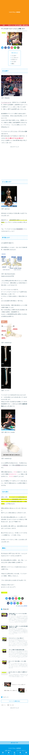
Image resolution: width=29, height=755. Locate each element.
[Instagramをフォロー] (14, 603)
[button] (26, 367)
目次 (12, 52)
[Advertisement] (14, 162)
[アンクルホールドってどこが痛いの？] (8, 47)
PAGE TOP (15, 742)
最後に (13, 63)
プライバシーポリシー (21, 750)
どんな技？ (14, 55)
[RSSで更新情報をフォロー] (21, 603)
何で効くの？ (14, 59)
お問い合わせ (8, 750)
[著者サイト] (8, 603)
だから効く (14, 61)
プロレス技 (5, 592)
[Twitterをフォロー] (11, 603)
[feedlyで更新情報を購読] (17, 603)
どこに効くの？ (15, 57)
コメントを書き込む (14, 701)
